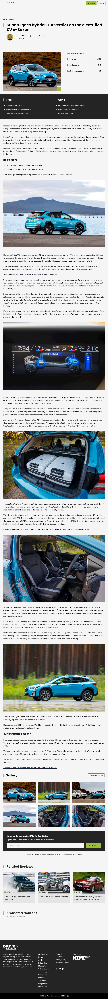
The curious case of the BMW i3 (54, 896)
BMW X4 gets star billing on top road (19, 887)
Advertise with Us (62, 962)
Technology (42, 972)
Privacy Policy (78, 854)
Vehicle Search (43, 969)
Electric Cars (43, 966)
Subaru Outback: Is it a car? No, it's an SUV (26, 169)
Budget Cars (43, 984)
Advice (40, 960)
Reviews (11, 19)
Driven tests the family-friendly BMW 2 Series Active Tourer (89, 887)
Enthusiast (42, 978)
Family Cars (42, 975)
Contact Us (42, 987)
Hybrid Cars (42, 963)
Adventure (42, 981)
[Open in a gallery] (59, 89)
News (40, 957)
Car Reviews (43, 954)
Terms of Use (66, 854)
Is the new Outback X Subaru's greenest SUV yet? (36, 274)
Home (5, 19)
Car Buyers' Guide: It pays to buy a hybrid (25, 165)
